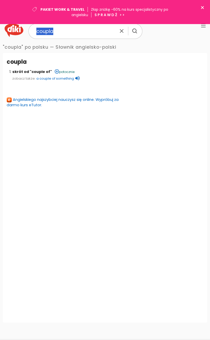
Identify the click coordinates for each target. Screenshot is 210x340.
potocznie (67, 72)
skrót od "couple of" (32, 71)
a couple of (55, 78)
